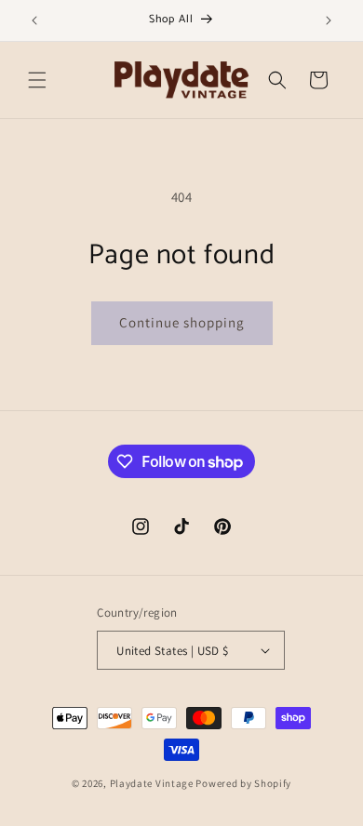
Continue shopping (182, 322)
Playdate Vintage (153, 783)
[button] (37, 80)
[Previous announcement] (34, 20)
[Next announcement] (328, 20)
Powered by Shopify (243, 783)
